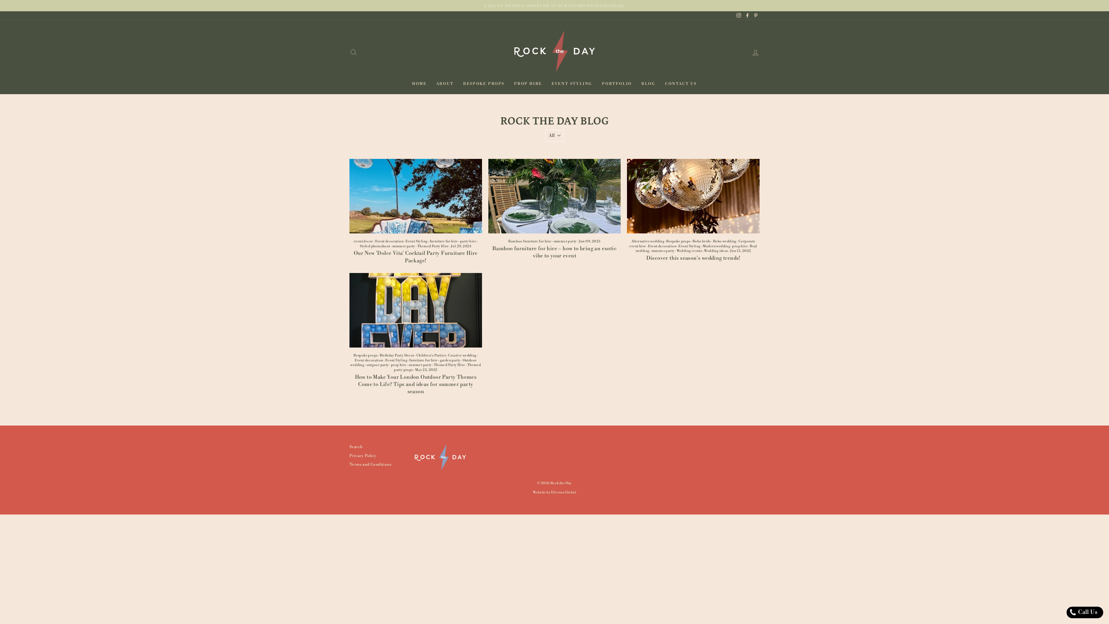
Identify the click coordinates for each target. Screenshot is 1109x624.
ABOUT (445, 83)
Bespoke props (678, 241)
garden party (450, 360)
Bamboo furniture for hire (529, 241)
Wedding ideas (716, 251)
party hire (468, 241)
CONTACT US (681, 83)
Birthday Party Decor (397, 355)
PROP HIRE (528, 83)
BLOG (648, 83)
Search (355, 446)
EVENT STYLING (572, 83)
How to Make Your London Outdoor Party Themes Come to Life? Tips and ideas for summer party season (416, 384)
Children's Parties (431, 355)
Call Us (1087, 612)
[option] (554, 5)
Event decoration (389, 241)
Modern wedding (716, 246)
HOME (419, 83)
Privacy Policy (363, 455)
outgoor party (377, 365)
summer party (403, 246)
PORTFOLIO (617, 83)
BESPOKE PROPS (484, 83)
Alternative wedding (648, 241)
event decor (363, 241)
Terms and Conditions (370, 464)
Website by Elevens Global (554, 492)
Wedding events (689, 251)
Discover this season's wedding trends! (693, 258)
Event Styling (416, 241)
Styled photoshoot (375, 246)
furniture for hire (444, 241)
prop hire (740, 246)
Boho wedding (724, 241)
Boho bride (702, 241)
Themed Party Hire (433, 246)
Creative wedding (462, 355)
